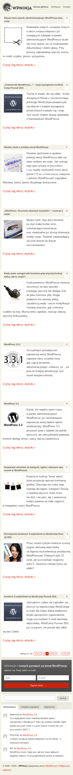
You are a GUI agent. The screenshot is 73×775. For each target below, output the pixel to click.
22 (67, 344)
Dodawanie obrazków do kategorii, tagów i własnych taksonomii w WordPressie (33, 469)
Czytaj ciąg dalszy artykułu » (19, 64)
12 (67, 18)
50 (67, 211)
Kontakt (66, 7)
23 (67, 85)
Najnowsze (49, 707)
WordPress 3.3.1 (12, 344)
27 (67, 147)
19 (67, 273)
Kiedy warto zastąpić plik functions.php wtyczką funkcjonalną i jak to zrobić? (33, 275)
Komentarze (9, 707)
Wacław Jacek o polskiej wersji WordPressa (26, 147)
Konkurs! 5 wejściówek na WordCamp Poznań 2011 (30, 596)
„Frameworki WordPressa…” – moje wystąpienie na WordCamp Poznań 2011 (33, 86)
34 (67, 403)
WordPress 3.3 (11, 403)
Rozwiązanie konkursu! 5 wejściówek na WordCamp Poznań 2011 (33, 535)
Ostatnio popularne (30, 707)
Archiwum (55, 7)
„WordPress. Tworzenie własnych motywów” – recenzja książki (33, 212)
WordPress (51, 766)
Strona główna (40, 7)
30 (67, 596)
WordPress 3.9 (30, 714)
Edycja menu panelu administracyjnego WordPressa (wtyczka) (33, 19)
